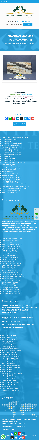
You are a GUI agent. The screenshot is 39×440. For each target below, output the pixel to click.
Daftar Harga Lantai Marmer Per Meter (15, 138)
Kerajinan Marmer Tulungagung (12, 175)
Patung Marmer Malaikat (10, 288)
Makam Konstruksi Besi (9, 377)
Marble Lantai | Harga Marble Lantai (14, 151)
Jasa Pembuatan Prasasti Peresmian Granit (16, 187)
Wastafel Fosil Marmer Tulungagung (14, 183)
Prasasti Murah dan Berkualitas (12, 254)
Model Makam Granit (9, 381)
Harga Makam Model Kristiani (11, 356)
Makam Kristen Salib (8, 362)
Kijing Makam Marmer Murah (11, 345)
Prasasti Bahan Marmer (9, 192)
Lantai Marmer (7, 141)
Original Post (20, 124)
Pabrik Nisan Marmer (9, 259)
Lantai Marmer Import (9, 139)
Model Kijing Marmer (9, 347)
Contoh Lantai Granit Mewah (11, 153)
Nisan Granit (6, 386)
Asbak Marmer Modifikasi (10, 170)
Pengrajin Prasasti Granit (10, 284)
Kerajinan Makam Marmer (10, 349)
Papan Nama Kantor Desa (10, 273)
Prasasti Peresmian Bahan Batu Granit (14, 188)
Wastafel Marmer (7, 171)
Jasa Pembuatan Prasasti (10, 240)
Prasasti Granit (6, 185)
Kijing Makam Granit (8, 364)
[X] (21, 118)
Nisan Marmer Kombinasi (10, 269)
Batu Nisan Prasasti (8, 256)
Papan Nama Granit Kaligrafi (11, 286)
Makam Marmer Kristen (10, 360)
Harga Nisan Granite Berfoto (11, 350)
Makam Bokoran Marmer (10, 337)
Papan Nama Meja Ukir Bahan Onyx (14, 276)
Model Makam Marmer (9, 339)
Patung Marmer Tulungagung (12, 291)
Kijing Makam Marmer (9, 335)
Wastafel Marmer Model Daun (12, 179)
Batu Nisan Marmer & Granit (11, 265)
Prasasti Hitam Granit (9, 250)
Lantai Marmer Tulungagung (11, 155)
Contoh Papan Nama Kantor (11, 282)
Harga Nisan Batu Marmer (10, 390)
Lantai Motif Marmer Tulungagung (13, 162)
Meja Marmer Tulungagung (11, 168)
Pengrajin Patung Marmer (10, 290)
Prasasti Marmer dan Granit (11, 246)
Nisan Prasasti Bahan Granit (11, 252)
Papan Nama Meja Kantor (10, 278)
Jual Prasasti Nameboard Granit (12, 274)
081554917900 (24, 21)
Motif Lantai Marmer (9, 164)
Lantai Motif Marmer (9, 158)
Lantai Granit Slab (7, 156)
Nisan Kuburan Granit (9, 261)
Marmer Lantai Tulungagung (11, 145)
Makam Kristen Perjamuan (11, 365)
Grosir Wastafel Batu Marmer (11, 177)
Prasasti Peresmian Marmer (11, 190)
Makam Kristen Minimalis (10, 341)
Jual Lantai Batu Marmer (10, 149)
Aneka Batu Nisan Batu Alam (11, 271)
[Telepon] (36, 217)
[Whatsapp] (36, 213)
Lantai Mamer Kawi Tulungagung (13, 143)
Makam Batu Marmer (9, 352)
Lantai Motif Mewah (8, 160)
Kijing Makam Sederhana (10, 358)
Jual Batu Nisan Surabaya (10, 257)
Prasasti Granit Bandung (10, 248)
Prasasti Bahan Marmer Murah (12, 239)
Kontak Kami (28, 24)
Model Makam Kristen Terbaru (12, 373)
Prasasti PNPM (7, 242)
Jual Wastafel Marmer (9, 181)
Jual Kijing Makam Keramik (11, 354)
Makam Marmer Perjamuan (11, 367)
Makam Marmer (7, 369)
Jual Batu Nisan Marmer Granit (12, 263)
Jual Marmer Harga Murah (10, 147)
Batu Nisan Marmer (8, 267)
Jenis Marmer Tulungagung (11, 166)
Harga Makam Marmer (9, 343)
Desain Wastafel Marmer (10, 173)
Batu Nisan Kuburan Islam (10, 382)
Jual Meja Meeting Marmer (11, 293)
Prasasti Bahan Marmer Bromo (12, 244)
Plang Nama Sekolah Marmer (11, 280)
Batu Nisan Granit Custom (10, 388)
